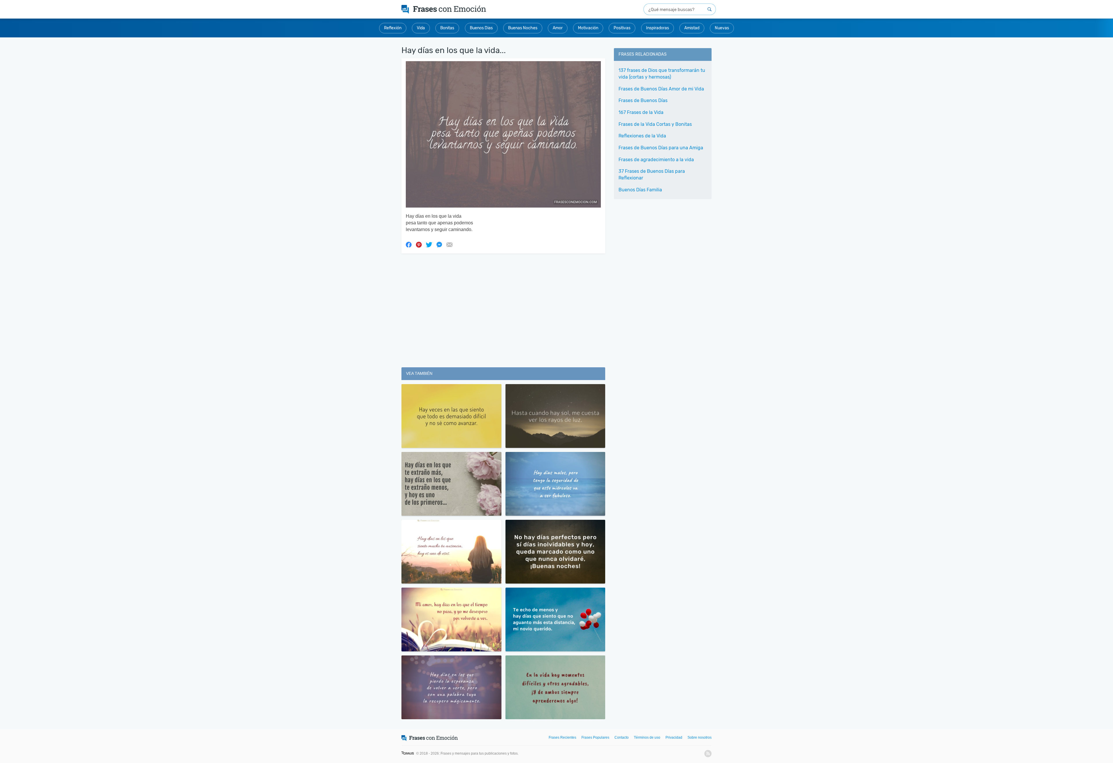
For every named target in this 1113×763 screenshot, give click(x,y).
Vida (421, 28)
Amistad (691, 28)
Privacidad (673, 737)
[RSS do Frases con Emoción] (708, 753)
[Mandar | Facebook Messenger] (439, 244)
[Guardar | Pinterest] (418, 244)
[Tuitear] (429, 244)
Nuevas (722, 28)
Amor (558, 28)
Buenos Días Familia (640, 189)
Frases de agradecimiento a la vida (656, 159)
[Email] (449, 244)
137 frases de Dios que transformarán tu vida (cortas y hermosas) (662, 74)
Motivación (588, 28)
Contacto (621, 737)
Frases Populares (595, 737)
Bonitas (447, 28)
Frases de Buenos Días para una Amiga (661, 147)
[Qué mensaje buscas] (709, 9)
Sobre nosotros (700, 737)
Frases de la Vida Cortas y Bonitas (655, 124)
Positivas (622, 28)
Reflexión (392, 28)
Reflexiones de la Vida (642, 136)
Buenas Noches (522, 28)
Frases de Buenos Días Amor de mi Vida (661, 89)
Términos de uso (647, 737)
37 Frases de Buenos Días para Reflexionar (652, 174)
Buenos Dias (481, 28)
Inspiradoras (657, 28)
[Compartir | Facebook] (408, 244)
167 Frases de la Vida (641, 112)
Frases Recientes (562, 737)
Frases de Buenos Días (643, 100)
